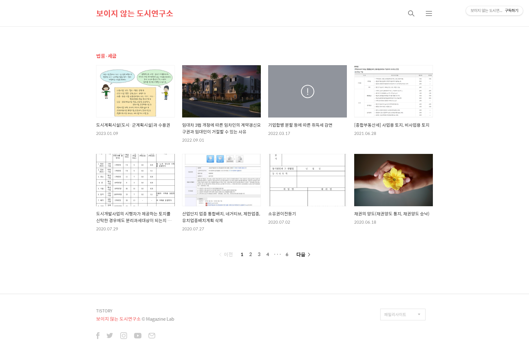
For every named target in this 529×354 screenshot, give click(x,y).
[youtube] (137, 336)
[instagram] (123, 336)
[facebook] (97, 336)
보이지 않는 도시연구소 (134, 13)
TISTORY (104, 310)
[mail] (151, 336)
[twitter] (110, 336)
